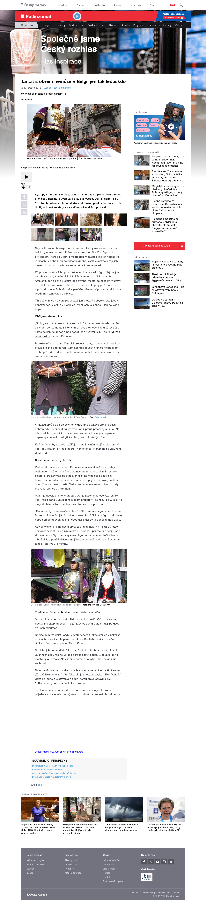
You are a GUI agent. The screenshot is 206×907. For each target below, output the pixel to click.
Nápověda (108, 864)
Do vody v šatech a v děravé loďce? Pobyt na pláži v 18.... (167, 302)
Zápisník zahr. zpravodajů (57, 87)
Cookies (134, 893)
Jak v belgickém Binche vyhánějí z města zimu (54, 773)
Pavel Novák (100, 417)
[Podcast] (23, 187)
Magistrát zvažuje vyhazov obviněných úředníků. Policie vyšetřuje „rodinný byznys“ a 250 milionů (168, 191)
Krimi (154, 120)
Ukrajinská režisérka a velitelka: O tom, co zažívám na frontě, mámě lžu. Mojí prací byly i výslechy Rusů (80, 828)
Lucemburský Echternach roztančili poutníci (53, 766)
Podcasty (70, 868)
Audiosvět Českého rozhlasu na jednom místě (155, 143)
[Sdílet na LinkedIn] (24, 212)
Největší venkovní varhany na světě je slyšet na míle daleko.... (167, 264)
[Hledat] (181, 5)
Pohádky (140, 125)
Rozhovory (153, 25)
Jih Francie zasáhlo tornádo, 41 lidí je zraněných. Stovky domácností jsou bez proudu (122, 827)
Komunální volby (35, 864)
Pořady (61, 25)
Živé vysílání (141, 130)
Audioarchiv (76, 25)
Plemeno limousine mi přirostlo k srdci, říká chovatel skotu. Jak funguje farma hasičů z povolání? (165, 225)
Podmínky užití (163, 893)
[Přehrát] (26, 177)
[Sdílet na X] (24, 204)
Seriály (167, 25)
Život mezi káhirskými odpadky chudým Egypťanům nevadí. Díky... (167, 277)
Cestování (27, 25)
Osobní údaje (147, 893)
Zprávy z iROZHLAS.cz (35, 794)
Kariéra (106, 873)
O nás (126, 25)
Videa (178, 25)
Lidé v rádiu (109, 868)
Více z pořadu (143, 257)
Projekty (138, 25)
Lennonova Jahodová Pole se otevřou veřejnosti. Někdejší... (168, 289)
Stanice (117, 5)
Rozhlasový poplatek (114, 881)
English (176, 893)
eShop (30, 873)
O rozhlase (136, 5)
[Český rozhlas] (33, 5)
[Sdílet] (28, 187)
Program (81, 5)
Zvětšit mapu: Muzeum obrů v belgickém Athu (59, 751)
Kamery (114, 25)
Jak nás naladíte (111, 860)
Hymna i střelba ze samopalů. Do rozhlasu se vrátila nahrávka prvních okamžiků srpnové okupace (167, 207)
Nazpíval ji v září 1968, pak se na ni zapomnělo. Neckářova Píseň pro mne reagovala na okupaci (168, 161)
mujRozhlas (99, 5)
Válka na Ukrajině (35, 860)
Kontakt (107, 877)
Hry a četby (141, 120)
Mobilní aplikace (73, 873)
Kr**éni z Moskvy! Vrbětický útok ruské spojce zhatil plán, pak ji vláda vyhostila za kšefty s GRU (165, 827)
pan (40, 784)
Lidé (103, 25)
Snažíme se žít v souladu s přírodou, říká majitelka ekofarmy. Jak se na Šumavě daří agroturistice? (168, 176)
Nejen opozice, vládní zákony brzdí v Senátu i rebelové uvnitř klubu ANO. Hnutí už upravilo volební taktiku (38, 828)
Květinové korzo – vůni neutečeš (48, 769)
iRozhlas (63, 5)
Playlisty (92, 25)
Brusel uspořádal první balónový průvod (51, 777)
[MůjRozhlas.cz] (26, 100)
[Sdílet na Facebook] (24, 197)
